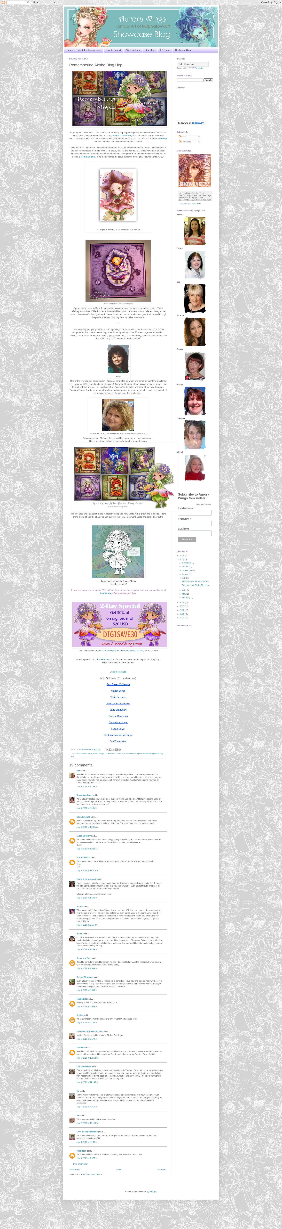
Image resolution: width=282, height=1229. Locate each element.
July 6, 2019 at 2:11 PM (87, 925)
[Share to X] (113, 749)
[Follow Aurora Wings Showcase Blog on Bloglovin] (191, 125)
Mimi (79, 771)
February (186, 598)
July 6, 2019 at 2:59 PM (87, 968)
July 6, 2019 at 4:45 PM (87, 1022)
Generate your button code (190, 204)
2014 (182, 618)
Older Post (161, 1170)
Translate (199, 68)
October (186, 566)
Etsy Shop (150, 50)
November (187, 563)
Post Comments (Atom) (91, 1174)
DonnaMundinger (84, 795)
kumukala (81, 1047)
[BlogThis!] (110, 749)
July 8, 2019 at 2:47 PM (87, 1158)
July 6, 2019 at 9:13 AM (87, 786)
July (184, 578)
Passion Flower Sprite (133, 754)
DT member (109, 754)
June (184, 590)
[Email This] (107, 749)
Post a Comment (80, 1164)
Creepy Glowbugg (85, 977)
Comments (186, 142)
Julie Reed (81, 1151)
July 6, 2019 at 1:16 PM (87, 898)
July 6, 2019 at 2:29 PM (87, 949)
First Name (184, 518)
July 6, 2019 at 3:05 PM (87, 990)
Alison (79, 934)
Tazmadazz (82, 999)
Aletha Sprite (87, 754)
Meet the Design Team (89, 50)
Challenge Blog (183, 50)
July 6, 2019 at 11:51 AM (87, 870)
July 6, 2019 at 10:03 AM (87, 827)
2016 (182, 610)
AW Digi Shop (133, 50)
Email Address (186, 508)
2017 (182, 606)
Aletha (79, 754)
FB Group (165, 50)
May (184, 594)
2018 (182, 602)
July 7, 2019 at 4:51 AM (87, 1107)
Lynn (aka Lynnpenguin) (88, 1132)
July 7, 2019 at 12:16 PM (87, 1123)
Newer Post (75, 1170)
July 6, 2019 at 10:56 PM (87, 1058)
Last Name (183, 528)
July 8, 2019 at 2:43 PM (87, 1142)
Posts (183, 137)
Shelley (80, 1015)
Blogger (152, 1192)
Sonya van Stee (84, 958)
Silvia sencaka (83, 817)
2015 (182, 614)
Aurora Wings (98, 754)
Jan (78, 1115)
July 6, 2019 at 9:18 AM (87, 808)
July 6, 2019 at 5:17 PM (87, 1039)
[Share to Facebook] (116, 749)
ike (78, 1091)
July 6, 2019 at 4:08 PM (87, 1006)
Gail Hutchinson (84, 1067)
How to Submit (113, 50)
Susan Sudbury (84, 836)
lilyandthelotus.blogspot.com (90, 1031)
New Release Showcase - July (195, 581)
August (185, 574)
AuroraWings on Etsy (134, 650)
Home (70, 50)
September (187, 570)
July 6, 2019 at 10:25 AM (87, 849)
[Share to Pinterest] (119, 749)
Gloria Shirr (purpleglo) (87, 879)
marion (80, 906)
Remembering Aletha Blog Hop (195, 585)
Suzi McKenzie (83, 857)
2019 (182, 559)
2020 (182, 556)
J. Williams (119, 754)
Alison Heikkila (118, 672)
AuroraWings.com (111, 650)
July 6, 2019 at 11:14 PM (87, 1082)
